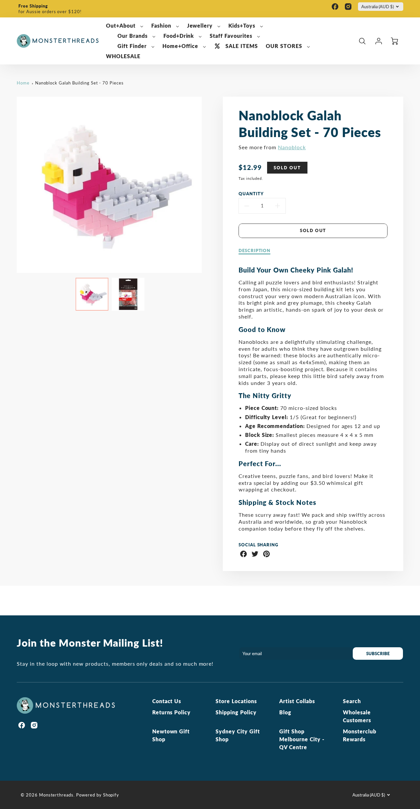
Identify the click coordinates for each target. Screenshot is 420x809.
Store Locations (236, 701)
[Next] (207, 185)
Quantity (251, 193)
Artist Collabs (297, 701)
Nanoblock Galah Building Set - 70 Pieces (79, 82)
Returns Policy (171, 712)
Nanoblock (292, 147)
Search (352, 701)
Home (23, 82)
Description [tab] (255, 250)
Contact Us (166, 701)
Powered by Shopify (97, 794)
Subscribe (378, 653)
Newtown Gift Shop (171, 735)
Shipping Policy (236, 712)
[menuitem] (124, 25)
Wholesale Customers (357, 716)
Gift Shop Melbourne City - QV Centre (301, 739)
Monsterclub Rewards (359, 735)
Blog (285, 712)
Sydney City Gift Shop (238, 735)
